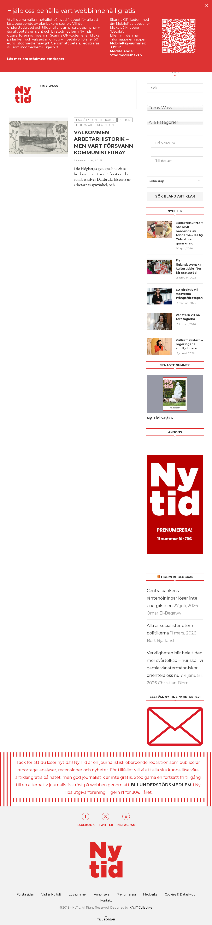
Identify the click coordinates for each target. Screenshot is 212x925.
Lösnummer (78, 894)
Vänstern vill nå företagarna (188, 317)
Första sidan (25, 894)
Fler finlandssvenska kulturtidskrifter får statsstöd (188, 267)
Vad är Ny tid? (51, 894)
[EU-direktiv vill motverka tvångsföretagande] (159, 296)
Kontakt (106, 900)
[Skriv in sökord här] (175, 87)
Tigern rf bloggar (176, 577)
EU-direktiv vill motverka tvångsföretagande (189, 294)
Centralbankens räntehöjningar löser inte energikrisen (172, 598)
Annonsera (101, 894)
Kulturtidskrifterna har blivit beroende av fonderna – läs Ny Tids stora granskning (189, 233)
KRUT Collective (141, 907)
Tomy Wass (48, 86)
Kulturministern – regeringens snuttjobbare (189, 344)
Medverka (150, 894)
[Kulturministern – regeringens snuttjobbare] (159, 346)
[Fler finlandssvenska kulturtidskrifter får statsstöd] (159, 267)
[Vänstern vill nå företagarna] (159, 321)
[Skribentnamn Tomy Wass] (175, 107)
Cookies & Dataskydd (180, 894)
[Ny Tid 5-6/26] (175, 394)
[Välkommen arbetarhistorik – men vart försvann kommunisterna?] (38, 137)
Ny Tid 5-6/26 (160, 418)
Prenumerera (126, 894)
